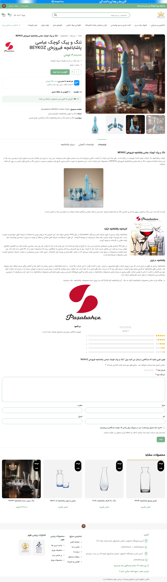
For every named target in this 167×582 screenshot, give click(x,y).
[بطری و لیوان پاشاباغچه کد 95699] (62, 479)
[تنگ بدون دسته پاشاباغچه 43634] (21, 479)
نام (164, 416)
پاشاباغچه (64, 35)
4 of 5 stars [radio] (146, 370)
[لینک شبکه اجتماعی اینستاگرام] (4, 6)
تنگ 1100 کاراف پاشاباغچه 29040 (104, 500)
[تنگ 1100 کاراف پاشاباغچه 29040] (104, 479)
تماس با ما (75, 547)
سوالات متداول (73, 556)
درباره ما (76, 551)
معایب (79, 405)
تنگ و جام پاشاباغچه (57, 117)
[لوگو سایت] (161, 15)
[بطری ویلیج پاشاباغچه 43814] (145, 479)
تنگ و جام (70, 117)
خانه (80, 35)
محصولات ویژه (56, 560)
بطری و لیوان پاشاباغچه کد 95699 (63, 500)
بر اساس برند (57, 555)
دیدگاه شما (160, 374)
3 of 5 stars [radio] (148, 370)
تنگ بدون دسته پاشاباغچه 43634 (21, 500)
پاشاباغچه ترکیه (111, 229)
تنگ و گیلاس (44, 117)
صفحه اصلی (74, 542)
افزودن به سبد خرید (60, 72)
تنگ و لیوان (71, 113)
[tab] (102, 143)
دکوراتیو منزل (53, 113)
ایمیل (80, 416)
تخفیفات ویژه (57, 550)
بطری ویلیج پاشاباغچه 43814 (146, 500)
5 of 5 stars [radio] (144, 370)
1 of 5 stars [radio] (152, 370)
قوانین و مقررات (73, 561)
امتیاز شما (160, 370)
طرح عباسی (33, 117)
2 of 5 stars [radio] (150, 370)
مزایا (163, 405)
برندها (72, 35)
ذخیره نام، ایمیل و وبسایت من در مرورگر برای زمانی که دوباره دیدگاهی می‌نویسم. (131, 427)
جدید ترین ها (56, 545)
